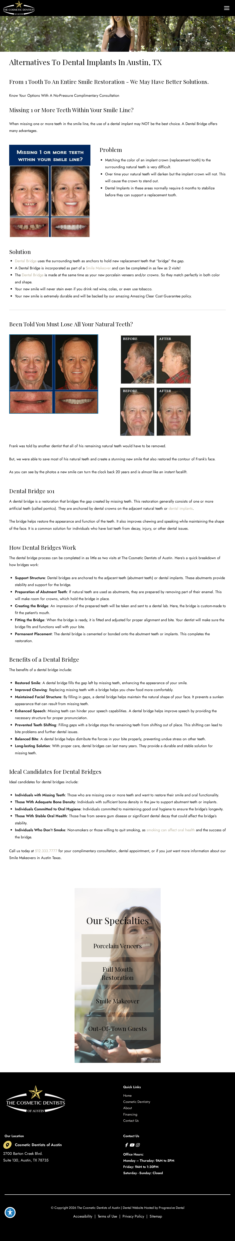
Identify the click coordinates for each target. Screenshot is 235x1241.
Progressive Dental (171, 1207)
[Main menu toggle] (227, 8)
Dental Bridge (25, 261)
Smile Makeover (98, 268)
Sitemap (156, 1216)
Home (127, 1095)
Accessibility (82, 1216)
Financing (130, 1114)
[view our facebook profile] (126, 1145)
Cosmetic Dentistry (136, 1101)
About (127, 1107)
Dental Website (133, 1207)
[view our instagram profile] (137, 1145)
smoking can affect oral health (171, 830)
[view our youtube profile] (132, 1145)
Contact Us (131, 1120)
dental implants (181, 508)
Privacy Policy (133, 1216)
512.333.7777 (46, 851)
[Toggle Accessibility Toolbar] (10, 1212)
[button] (194, 8)
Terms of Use (107, 1216)
